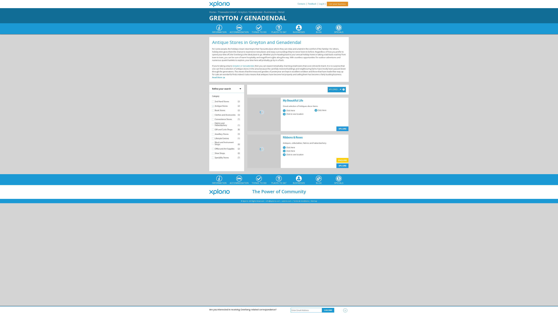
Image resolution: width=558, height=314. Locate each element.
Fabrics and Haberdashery (221, 124)
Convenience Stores (223, 119)
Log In (321, 4)
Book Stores (220, 110)
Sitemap (314, 201)
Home (212, 12)
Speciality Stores (222, 157)
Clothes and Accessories (225, 115)
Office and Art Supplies (224, 149)
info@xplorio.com (273, 201)
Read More (217, 77)
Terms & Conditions (301, 201)
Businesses (270, 12)
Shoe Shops (220, 153)
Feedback (312, 4)
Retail (281, 12)
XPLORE (342, 128)
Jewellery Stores (222, 134)
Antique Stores (221, 106)
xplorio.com (286, 201)
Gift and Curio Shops (224, 129)
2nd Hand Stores (222, 101)
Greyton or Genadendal (243, 66)
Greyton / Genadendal (250, 12)
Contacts (301, 4)
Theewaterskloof (227, 12)
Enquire (342, 160)
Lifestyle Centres (222, 138)
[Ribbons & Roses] (264, 149)
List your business (337, 4)
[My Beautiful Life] (264, 112)
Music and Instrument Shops (224, 143)
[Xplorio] (221, 4)
